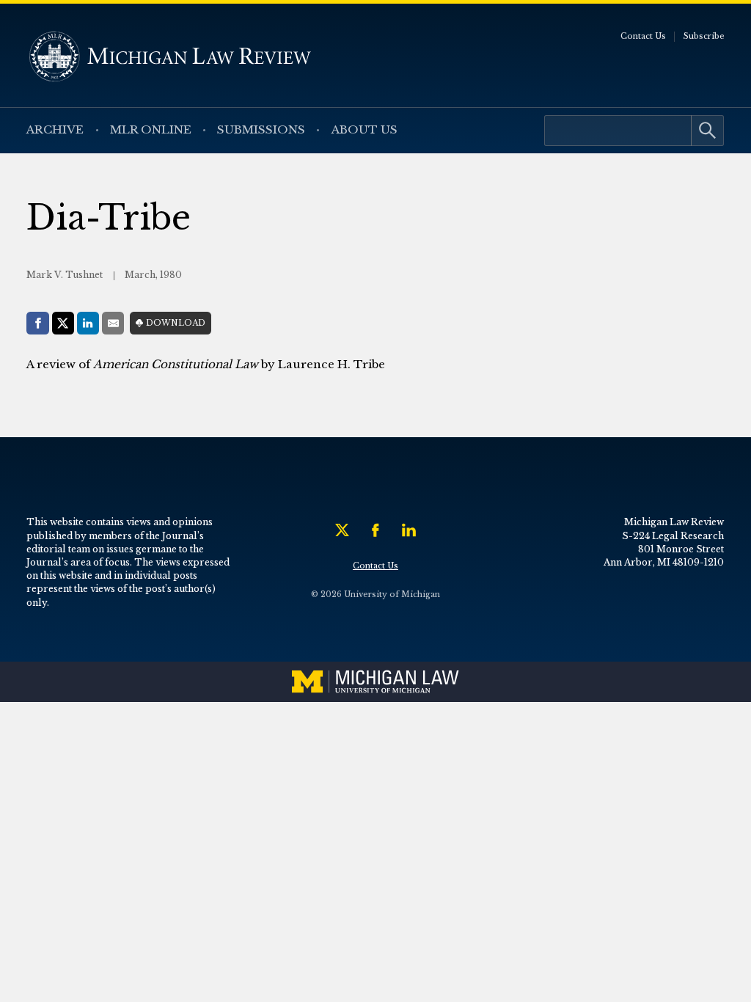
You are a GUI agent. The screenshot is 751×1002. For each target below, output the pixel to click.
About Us (364, 129)
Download (175, 323)
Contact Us (643, 36)
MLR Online (150, 129)
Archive (55, 129)
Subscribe (704, 36)
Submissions (261, 129)
